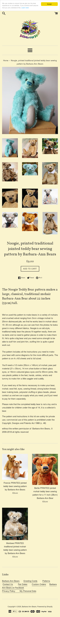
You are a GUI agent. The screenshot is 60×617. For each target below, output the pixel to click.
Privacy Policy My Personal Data (19, 590)
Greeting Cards (30, 580)
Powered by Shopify (44, 606)
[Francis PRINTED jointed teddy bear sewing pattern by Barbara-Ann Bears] (15, 467)
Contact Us (8, 584)
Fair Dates (22, 584)
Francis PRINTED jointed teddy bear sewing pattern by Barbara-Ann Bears (15, 486)
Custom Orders (39, 584)
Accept (49, 4)
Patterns (46, 580)
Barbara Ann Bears (11, 580)
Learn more (25, 8)
